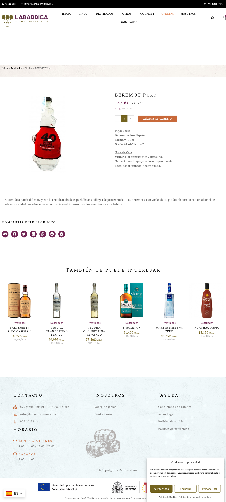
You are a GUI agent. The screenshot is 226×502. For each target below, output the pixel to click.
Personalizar (209, 489)
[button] (213, 18)
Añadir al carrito (157, 118)
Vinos (82, 14)
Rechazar (185, 489)
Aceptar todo (161, 489)
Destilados (104, 14)
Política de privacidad (189, 497)
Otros (126, 14)
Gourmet (147, 14)
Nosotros (188, 14)
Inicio (66, 14)
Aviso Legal (206, 497)
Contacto (129, 22)
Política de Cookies (168, 497)
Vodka (28, 68)
